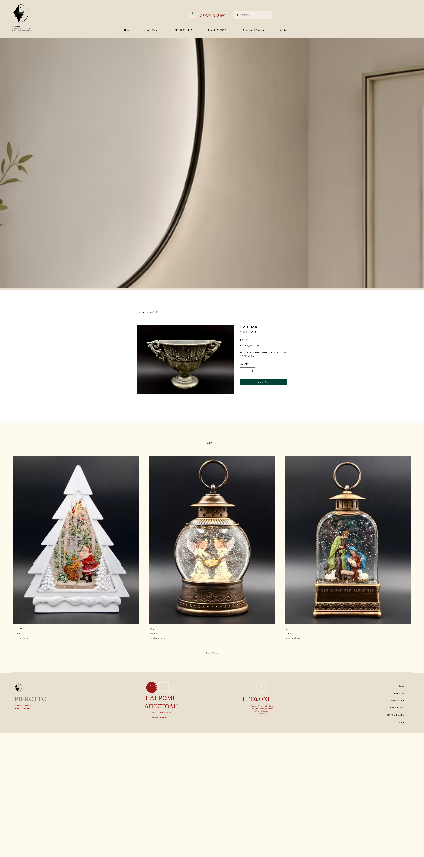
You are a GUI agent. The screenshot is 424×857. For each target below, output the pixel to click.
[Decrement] (243, 371)
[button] (192, 15)
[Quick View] (76, 540)
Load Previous (212, 443)
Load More (212, 652)
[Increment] (253, 371)
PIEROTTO (16, 26)
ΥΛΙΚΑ (401, 722)
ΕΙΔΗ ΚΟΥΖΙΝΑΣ (397, 708)
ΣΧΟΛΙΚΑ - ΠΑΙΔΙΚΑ (395, 715)
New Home (399, 693)
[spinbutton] (248, 371)
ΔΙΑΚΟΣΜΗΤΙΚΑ (397, 700)
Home (140, 312)
